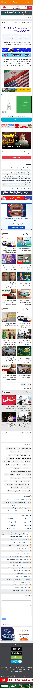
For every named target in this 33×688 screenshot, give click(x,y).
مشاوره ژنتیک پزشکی (9, 475)
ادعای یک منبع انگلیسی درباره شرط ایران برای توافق (17, 500)
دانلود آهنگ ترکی (9, 484)
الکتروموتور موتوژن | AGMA (13, 491)
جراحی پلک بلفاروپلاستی (15, 468)
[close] (1, 677)
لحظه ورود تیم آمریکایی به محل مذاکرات (20, 508)
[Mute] (5, 112)
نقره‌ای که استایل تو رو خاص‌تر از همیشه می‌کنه (20, 172)
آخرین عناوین (27, 533)
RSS (12, 671)
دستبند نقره (20, 452)
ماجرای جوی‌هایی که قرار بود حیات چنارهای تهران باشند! (18, 559)
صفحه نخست (29, 667)
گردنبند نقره (12, 452)
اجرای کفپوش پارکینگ (26, 488)
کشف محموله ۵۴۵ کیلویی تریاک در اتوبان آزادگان (19, 562)
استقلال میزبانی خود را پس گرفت (23, 554)
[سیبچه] (16, 649)
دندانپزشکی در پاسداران (25, 481)
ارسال (3, 619)
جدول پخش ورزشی (9, 528)
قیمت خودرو (26, 522)
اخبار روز (22, 667)
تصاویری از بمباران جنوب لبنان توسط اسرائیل (20, 539)
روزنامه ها (27, 519)
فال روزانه (12, 525)
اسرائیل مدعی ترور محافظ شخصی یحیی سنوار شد (19, 556)
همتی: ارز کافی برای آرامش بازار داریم (22, 588)
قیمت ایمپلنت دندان (26, 448)
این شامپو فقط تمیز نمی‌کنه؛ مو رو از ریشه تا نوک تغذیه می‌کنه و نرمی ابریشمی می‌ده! (16, 181)
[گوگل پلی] (16, 653)
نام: (30, 599)
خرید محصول (16, 157)
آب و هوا (11, 522)
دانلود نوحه (15, 481)
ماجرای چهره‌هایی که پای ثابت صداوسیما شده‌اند (19, 536)
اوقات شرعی (26, 528)
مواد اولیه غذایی (6, 462)
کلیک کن (16, 119)
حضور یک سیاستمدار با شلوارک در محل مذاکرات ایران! (17, 502)
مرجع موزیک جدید (26, 458)
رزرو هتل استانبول (27, 465)
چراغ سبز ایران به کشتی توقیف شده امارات (20, 590)
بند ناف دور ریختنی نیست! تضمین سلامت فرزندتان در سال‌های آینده (17, 185)
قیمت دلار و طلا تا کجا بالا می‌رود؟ (23, 576)
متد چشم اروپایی (17, 465)
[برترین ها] (14, 2)
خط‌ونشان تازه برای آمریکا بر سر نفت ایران (21, 565)
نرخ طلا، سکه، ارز (10, 519)
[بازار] (16, 658)
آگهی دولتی (8, 669)
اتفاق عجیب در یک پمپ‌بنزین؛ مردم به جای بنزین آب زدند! (17, 545)
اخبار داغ (20, 533)
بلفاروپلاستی (9, 448)
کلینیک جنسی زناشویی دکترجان (23, 475)
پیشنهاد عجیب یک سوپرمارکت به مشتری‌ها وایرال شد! (18, 568)
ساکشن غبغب (28, 452)
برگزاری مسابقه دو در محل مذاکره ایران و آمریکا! (18, 511)
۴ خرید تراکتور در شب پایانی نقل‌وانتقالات (21, 571)
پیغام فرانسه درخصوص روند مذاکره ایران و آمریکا (18, 505)
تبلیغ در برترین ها (16, 669)
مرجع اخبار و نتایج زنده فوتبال (13, 458)
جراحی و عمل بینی (26, 491)
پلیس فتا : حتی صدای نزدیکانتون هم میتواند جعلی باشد (18, 174)
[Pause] (3, 112)
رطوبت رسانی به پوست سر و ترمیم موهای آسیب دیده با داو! (17, 178)
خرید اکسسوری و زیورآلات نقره (24, 455)
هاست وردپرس (7, 481)
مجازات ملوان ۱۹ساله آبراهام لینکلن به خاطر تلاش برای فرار (18, 579)
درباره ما (10, 667)
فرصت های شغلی (25, 669)
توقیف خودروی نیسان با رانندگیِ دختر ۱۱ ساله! (20, 542)
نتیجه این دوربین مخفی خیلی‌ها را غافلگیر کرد (20, 548)
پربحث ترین (3, 533)
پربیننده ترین (11, 533)
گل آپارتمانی (8, 465)
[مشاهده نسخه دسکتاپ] (2, 2)
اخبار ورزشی (16, 667)
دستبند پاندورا (12, 455)
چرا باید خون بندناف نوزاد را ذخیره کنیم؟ (22, 170)
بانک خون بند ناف (15, 488)
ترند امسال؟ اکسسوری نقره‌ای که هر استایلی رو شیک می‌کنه (17, 176)
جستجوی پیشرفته (18, 671)
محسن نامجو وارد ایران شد (23, 551)
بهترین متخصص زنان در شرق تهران (23, 484)
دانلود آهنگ (28, 462)
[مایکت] (16, 662)
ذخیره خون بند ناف (26, 478)
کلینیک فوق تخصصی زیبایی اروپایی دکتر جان (20, 471)
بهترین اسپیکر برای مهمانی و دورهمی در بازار (21, 168)
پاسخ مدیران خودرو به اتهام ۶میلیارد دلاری (21, 582)
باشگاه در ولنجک (27, 468)
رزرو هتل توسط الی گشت (17, 462)
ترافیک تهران (26, 525)
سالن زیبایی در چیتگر (15, 478)
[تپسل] (2, 94)
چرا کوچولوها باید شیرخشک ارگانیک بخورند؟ (21, 188)
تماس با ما (4, 667)
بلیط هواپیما (17, 448)
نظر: (30, 605)
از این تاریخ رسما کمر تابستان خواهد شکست (20, 585)
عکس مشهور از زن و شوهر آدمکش (22, 573)
